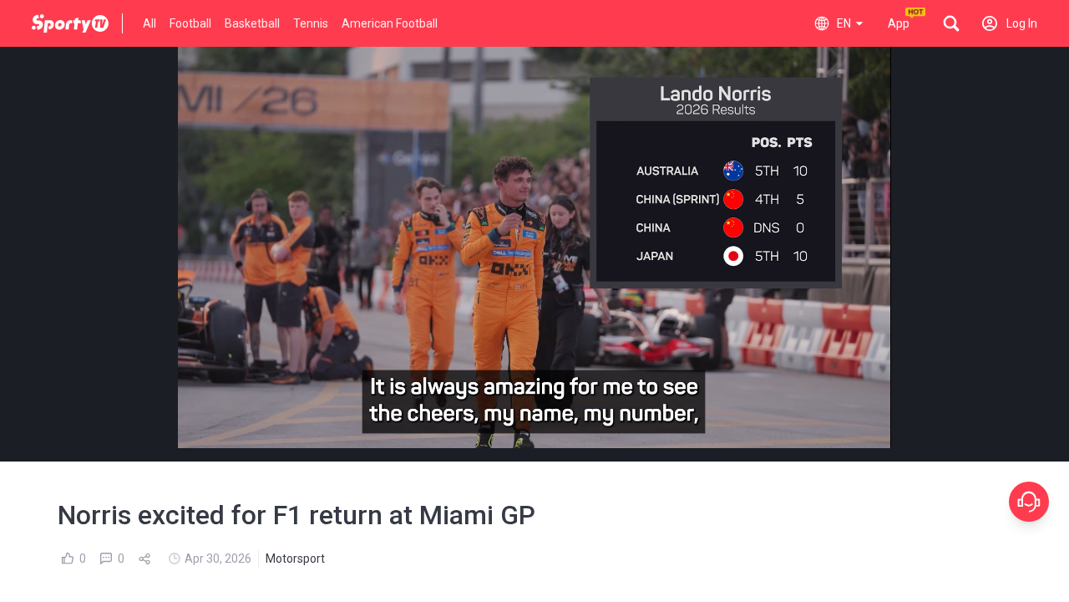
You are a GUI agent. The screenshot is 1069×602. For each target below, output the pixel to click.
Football (190, 23)
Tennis (310, 23)
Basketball (252, 23)
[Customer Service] (1029, 502)
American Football (390, 23)
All (149, 23)
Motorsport (295, 558)
